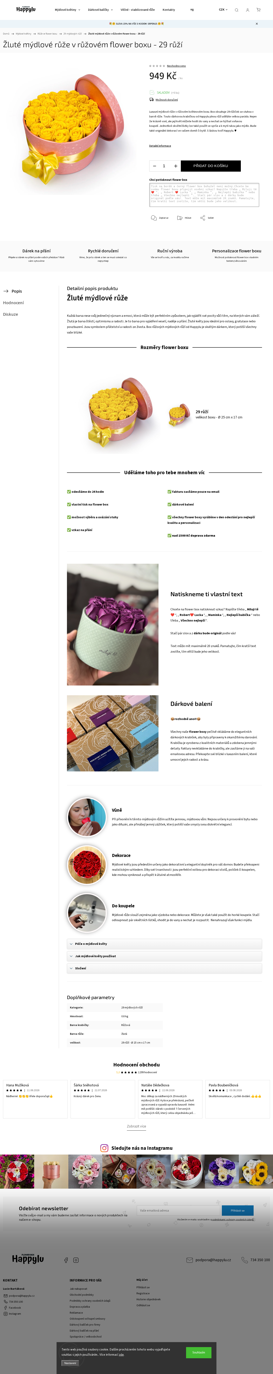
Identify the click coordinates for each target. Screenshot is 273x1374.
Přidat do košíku (210, 166)
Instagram (76, 1260)
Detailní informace (160, 146)
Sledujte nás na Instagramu (142, 1148)
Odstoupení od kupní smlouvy (87, 1319)
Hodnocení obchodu (136, 1064)
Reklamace (76, 1313)
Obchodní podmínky (82, 1295)
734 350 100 (260, 1260)
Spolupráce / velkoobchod (86, 1337)
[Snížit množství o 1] (154, 166)
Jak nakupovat (78, 1289)
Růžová (125, 1025)
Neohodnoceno (176, 66)
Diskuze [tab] (10, 314)
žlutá (124, 1034)
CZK (222, 9)
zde (121, 1355)
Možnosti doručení (167, 100)
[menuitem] (67, 10)
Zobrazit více (136, 1126)
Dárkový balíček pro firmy (85, 1325)
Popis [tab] (17, 291)
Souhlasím (198, 1352)
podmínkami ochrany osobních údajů (232, 1219)
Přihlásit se (238, 1210)
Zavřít (251, 231)
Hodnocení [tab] (13, 303)
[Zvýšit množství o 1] (176, 166)
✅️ (69, 492)
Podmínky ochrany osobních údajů (90, 1301)
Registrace (143, 1293)
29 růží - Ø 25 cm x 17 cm (135, 1043)
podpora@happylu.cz (213, 1260)
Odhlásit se (143, 1305)
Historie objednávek (148, 1299)
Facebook (66, 1260)
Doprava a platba (80, 1307)
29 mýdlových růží (132, 1008)
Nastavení (70, 1363)
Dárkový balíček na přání (84, 1331)
